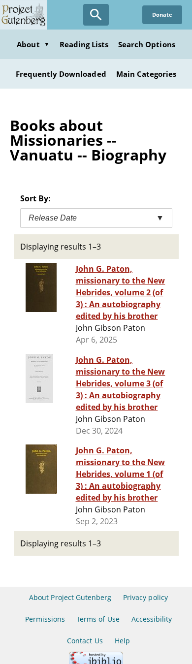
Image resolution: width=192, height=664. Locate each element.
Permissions (45, 619)
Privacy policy (145, 597)
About (33, 44)
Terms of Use (98, 619)
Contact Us (84, 640)
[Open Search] (96, 15)
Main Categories (146, 74)
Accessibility (151, 619)
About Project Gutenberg (70, 597)
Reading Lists (84, 44)
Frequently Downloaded (61, 74)
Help (122, 640)
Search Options (146, 44)
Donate (162, 14)
